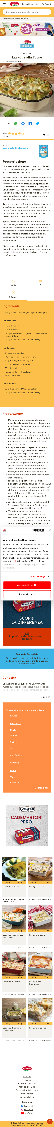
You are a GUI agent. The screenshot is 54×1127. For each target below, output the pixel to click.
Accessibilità (27, 1097)
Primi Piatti (15, 723)
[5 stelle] (22, 133)
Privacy (27, 1079)
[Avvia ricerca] (45, 12)
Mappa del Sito (27, 1086)
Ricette (10, 18)
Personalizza (25, 594)
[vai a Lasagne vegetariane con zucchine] (14, 917)
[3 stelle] (16, 133)
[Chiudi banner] (50, 530)
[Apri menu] (4, 4)
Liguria (13, 715)
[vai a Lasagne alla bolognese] (40, 964)
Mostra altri (41, 787)
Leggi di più (45, 697)
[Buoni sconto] (38, 4)
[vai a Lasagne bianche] (40, 917)
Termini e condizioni (27, 1083)
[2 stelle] (12, 133)
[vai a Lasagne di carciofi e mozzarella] (14, 1010)
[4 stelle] (19, 133)
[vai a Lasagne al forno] (40, 869)
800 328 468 (37, 1125)
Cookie (27, 1076)
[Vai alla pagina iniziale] (27, 1069)
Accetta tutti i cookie (27, 585)
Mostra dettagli (38, 576)
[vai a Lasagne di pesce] (14, 964)
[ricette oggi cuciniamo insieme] (27, 29)
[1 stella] (9, 133)
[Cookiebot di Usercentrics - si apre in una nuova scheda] (33, 530)
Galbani (5, 18)
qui (14, 561)
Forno (13, 770)
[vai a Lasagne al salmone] (40, 1010)
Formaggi (14, 762)
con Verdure (16, 755)
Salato (13, 742)
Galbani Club (27, 4)
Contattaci (27, 1093)
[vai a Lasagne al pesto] (14, 869)
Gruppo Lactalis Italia (27, 1090)
